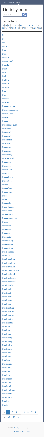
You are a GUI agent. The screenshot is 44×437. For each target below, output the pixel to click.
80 (14, 417)
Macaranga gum (9, 124)
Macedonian (8, 214)
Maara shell (7, 61)
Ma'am (5, 46)
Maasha (5, 65)
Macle (5, 405)
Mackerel (6, 382)
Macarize (6, 128)
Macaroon (7, 147)
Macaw (5, 173)
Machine (6, 326)
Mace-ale (6, 203)
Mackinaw (7, 393)
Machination (8, 311)
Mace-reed (7, 210)
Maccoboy (7, 188)
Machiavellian (8, 266)
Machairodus (8, 251)
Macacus (6, 102)
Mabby (5, 83)
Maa (4, 50)
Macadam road (9, 106)
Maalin (5, 57)
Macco (5, 184)
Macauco (6, 162)
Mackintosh (7, 397)
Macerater (7, 237)
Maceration (7, 244)
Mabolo (5, 87)
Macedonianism (9, 218)
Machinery (7, 337)
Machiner (6, 334)
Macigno (6, 360)
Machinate (7, 296)
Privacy (16, 431)
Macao (5, 117)
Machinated (7, 304)
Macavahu (7, 169)
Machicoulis (8, 285)
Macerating (7, 240)
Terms (28, 431)
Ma (3, 42)
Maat (4, 68)
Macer (5, 222)
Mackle (5, 401)
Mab (4, 72)
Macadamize (8, 113)
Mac (4, 91)
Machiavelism (8, 263)
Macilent (6, 371)
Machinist (7, 352)
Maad (4, 54)
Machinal (6, 289)
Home (5, 2)
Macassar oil (8, 158)
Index (18, 2)
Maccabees (7, 181)
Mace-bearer (8, 207)
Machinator (7, 319)
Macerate (6, 225)
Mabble (5, 80)
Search (11, 2)
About (22, 431)
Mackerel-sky (8, 390)
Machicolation (9, 278)
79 (9, 417)
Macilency (7, 364)
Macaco (5, 98)
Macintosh (7, 378)
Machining (7, 345)
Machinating (8, 307)
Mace (4, 195)
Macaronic (7, 139)
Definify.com (18, 428)
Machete (6, 255)
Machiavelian (8, 259)
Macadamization (10, 110)
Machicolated (8, 274)
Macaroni (6, 132)
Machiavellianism (10, 270)
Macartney (7, 154)
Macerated (7, 233)
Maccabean (7, 177)
